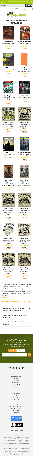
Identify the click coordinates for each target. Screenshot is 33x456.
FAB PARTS (16, 378)
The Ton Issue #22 (24, 97)
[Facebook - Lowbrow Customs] (13, 368)
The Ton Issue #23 (8, 70)
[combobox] (18, 9)
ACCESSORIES (16, 382)
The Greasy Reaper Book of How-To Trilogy (8, 241)
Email (12, 350)
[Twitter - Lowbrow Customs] (20, 368)
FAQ (16, 395)
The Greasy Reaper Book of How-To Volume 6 (8, 212)
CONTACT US (16, 393)
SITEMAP (16, 412)
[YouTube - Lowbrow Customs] (16, 368)
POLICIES (16, 410)
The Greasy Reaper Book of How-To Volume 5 (24, 212)
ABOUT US (16, 399)
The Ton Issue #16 (8, 154)
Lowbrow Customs (18, 430)
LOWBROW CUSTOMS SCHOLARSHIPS (16, 403)
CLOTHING (16, 380)
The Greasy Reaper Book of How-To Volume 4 (24, 241)
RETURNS (16, 397)
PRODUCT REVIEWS (16, 406)
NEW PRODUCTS (16, 377)
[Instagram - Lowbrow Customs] (10, 368)
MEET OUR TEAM (16, 401)
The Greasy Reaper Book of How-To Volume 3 (8, 271)
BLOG (16, 386)
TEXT (20, 350)
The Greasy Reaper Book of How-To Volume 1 (24, 126)
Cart (29, 5)
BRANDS (16, 405)
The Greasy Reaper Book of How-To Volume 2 (24, 271)
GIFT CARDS (16, 384)
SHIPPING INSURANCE (16, 408)
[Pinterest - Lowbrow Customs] (23, 368)
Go (29, 354)
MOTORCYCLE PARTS (16, 375)
